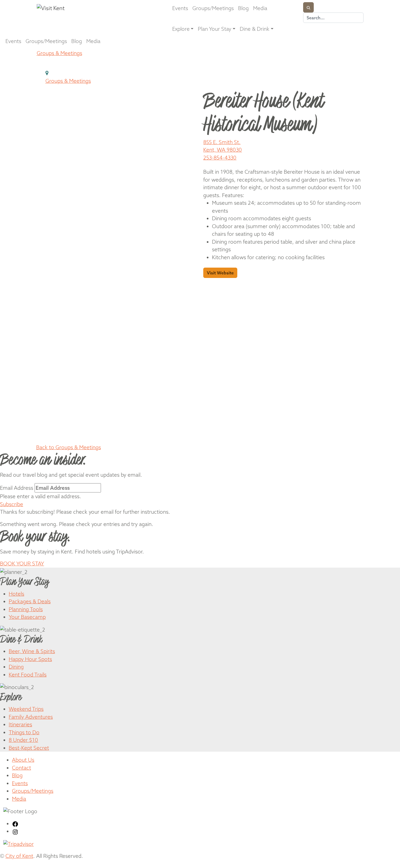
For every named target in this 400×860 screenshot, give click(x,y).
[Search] (308, 7)
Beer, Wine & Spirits (32, 651)
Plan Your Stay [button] (214, 29)
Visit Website (220, 273)
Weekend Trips (26, 709)
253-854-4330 (219, 157)
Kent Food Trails (28, 674)
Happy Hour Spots (30, 659)
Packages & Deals (30, 601)
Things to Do (24, 732)
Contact (21, 767)
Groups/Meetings (213, 8)
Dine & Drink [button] (254, 29)
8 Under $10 (23, 740)
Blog (243, 8)
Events (180, 8)
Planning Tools (26, 609)
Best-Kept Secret (29, 748)
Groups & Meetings (59, 53)
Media (260, 8)
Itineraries (20, 724)
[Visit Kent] (81, 8)
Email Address (16, 488)
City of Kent (19, 856)
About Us (23, 760)
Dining (16, 666)
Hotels (16, 593)
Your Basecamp (27, 617)
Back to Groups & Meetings (68, 447)
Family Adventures (31, 717)
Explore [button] (181, 29)
